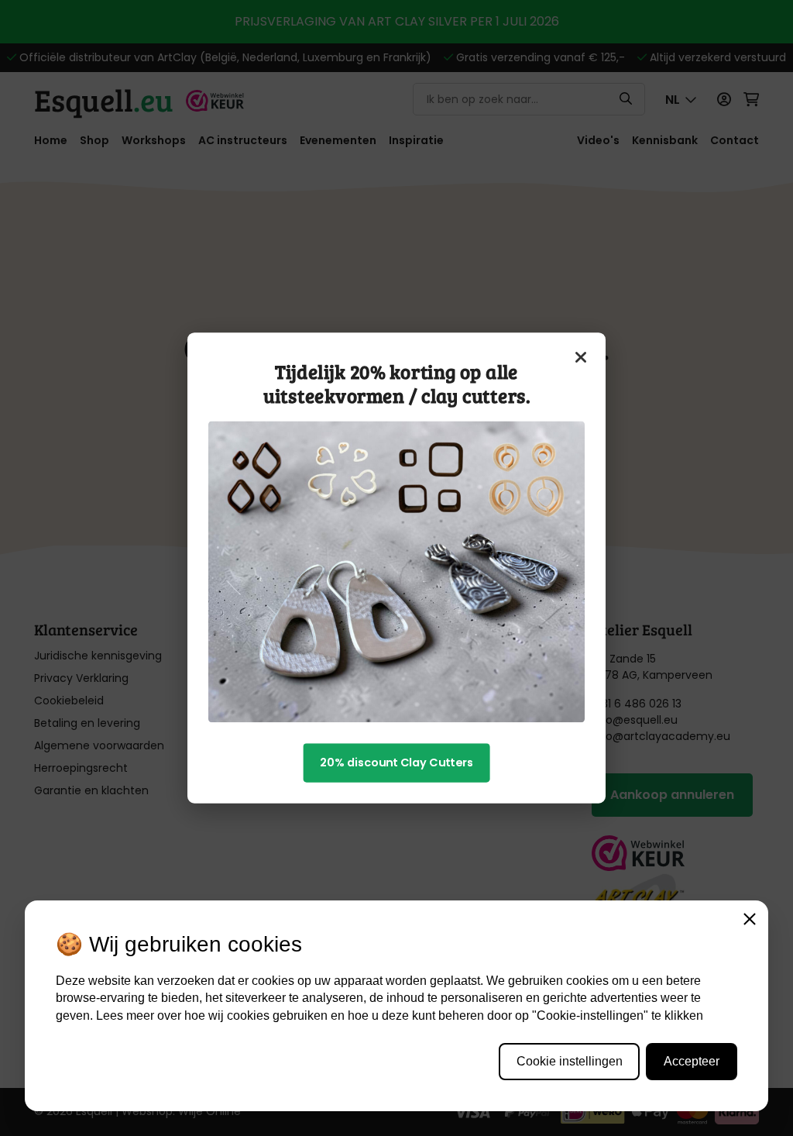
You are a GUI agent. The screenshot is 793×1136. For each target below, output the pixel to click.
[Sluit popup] (582, 357)
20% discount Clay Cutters (396, 763)
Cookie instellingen (570, 1061)
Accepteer (691, 1061)
